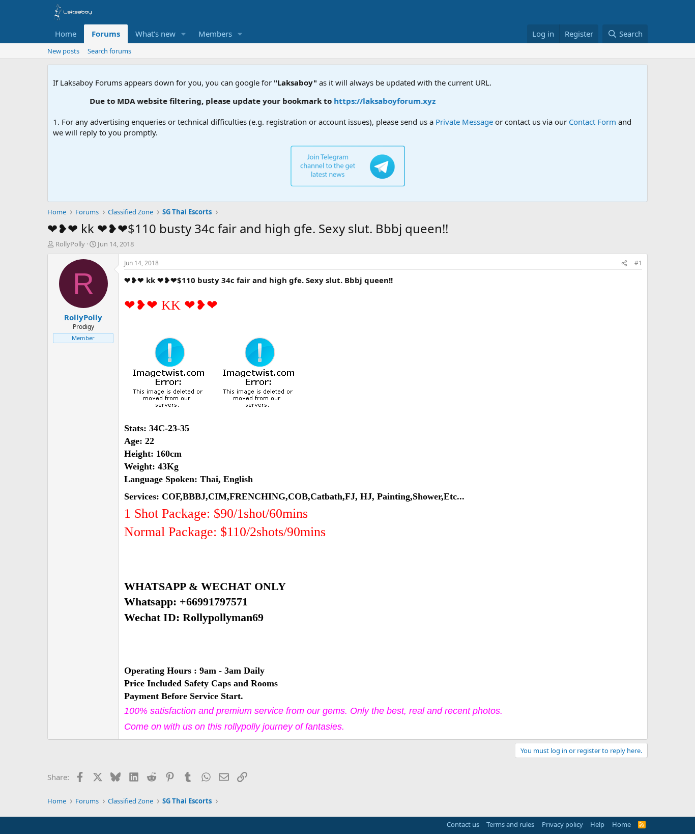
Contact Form (592, 122)
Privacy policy (562, 824)
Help (597, 824)
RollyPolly (70, 243)
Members (215, 34)
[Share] (624, 263)
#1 (638, 263)
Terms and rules (510, 824)
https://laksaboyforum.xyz (374, 101)
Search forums (109, 50)
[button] (184, 33)
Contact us (463, 824)
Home (65, 34)
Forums (106, 34)
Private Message (464, 122)
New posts (63, 50)
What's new (155, 34)
